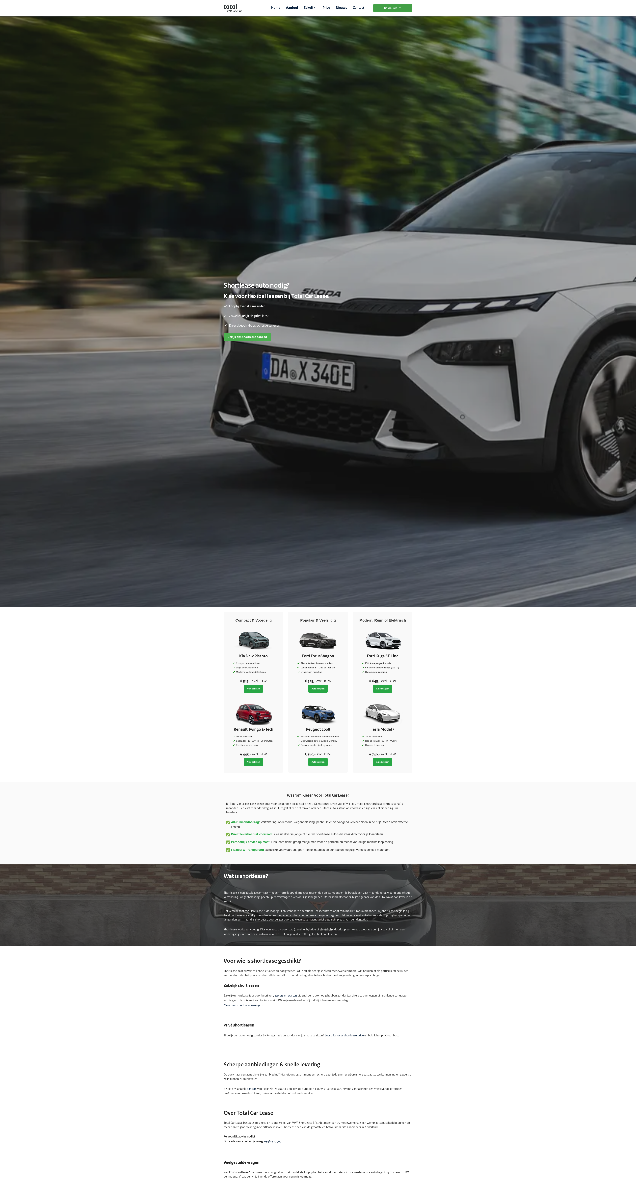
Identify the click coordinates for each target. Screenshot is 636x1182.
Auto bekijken (253, 689)
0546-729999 (272, 1141)
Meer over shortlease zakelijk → (244, 1005)
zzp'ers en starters (286, 995)
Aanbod (292, 8)
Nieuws (341, 8)
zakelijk (243, 316)
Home (275, 8)
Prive (326, 8)
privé (257, 316)
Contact (358, 8)
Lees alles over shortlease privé (344, 1035)
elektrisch (326, 929)
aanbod (252, 1088)
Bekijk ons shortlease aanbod (247, 337)
